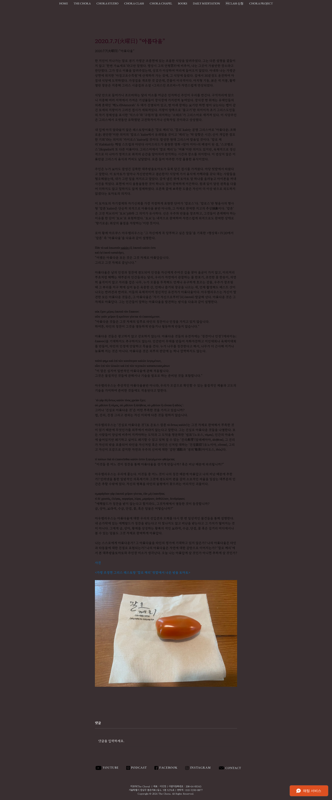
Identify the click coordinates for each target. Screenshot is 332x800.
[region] (241, 768)
